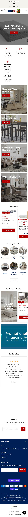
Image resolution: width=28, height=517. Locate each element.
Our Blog (25, 499)
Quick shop (8, 227)
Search (2, 494)
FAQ (7, 495)
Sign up (22, 469)
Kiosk (24, 494)
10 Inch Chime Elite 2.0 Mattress (8, 221)
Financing (19, 494)
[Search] (23, 429)
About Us (8, 494)
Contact (13, 494)
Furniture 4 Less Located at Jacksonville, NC (13, 497)
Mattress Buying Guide (15, 495)
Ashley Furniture (5, 223)
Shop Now (14, 33)
